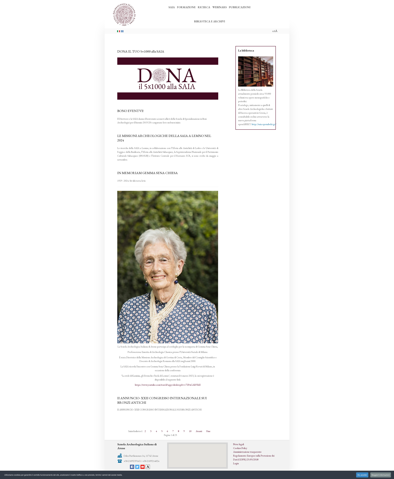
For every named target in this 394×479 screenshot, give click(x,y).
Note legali (238, 444)
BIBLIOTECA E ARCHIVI (209, 21)
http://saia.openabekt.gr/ (264, 124)
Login (236, 463)
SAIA (172, 7)
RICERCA (204, 7)
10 (190, 431)
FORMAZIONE (186, 7)
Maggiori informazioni (381, 474)
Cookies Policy (240, 448)
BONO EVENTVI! (130, 110)
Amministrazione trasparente (247, 451)
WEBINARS (219, 7)
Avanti (199, 431)
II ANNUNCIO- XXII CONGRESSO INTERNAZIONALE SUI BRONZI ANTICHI (162, 400)
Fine (208, 431)
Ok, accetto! (362, 474)
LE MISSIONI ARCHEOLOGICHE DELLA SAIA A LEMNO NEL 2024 (164, 137)
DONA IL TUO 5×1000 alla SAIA (140, 51)
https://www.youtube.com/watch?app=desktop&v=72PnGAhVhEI (168, 384)
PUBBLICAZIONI (239, 7)
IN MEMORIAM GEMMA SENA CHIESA (147, 172)
